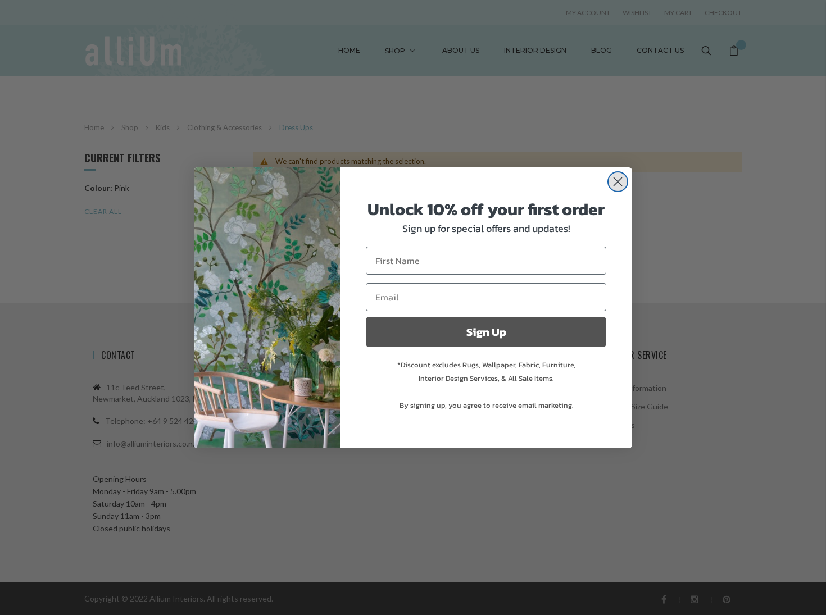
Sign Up (486, 332)
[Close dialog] (618, 182)
